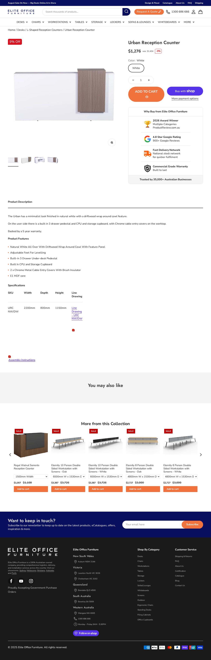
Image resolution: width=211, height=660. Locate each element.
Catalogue (167, 3)
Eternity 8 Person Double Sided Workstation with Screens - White (177, 468)
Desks (20, 22)
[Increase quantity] (149, 80)
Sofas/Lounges (144, 585)
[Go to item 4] (52, 160)
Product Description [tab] (20, 202)
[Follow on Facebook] (11, 583)
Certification (180, 571)
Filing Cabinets (144, 614)
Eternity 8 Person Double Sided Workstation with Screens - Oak (140, 468)
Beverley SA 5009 (86, 601)
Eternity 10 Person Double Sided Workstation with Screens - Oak (65, 468)
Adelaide (50, 570)
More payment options (185, 98)
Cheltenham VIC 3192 (87, 578)
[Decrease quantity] (133, 80)
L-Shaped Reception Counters (44, 30)
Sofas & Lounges (139, 22)
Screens (140, 595)
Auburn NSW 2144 (86, 561)
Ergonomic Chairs (145, 605)
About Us (180, 3)
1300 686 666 (84, 618)
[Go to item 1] (13, 160)
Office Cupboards (145, 619)
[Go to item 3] (39, 160)
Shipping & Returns (183, 556)
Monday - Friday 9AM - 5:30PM (92, 624)
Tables (79, 22)
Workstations (58, 22)
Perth (14, 573)
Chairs (36, 22)
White (136, 68)
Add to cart (23, 489)
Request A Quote (147, 12)
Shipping (199, 3)
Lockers (115, 22)
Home (11, 30)
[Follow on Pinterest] (31, 583)
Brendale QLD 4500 (87, 590)
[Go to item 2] (26, 160)
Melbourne (31, 570)
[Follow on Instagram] (21, 583)
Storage (97, 22)
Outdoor (141, 600)
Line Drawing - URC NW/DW (77, 313)
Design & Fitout (152, 3)
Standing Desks (144, 610)
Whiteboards (167, 22)
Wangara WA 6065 (86, 613)
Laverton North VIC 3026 (89, 573)
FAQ (190, 3)
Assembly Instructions (22, 360)
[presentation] (10, 454)
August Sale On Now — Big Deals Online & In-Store (32, 3)
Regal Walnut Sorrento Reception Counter (26, 467)
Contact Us (180, 585)
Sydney (22, 570)
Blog (177, 580)
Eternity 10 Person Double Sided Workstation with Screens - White (103, 468)
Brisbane (41, 570)
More (187, 22)
